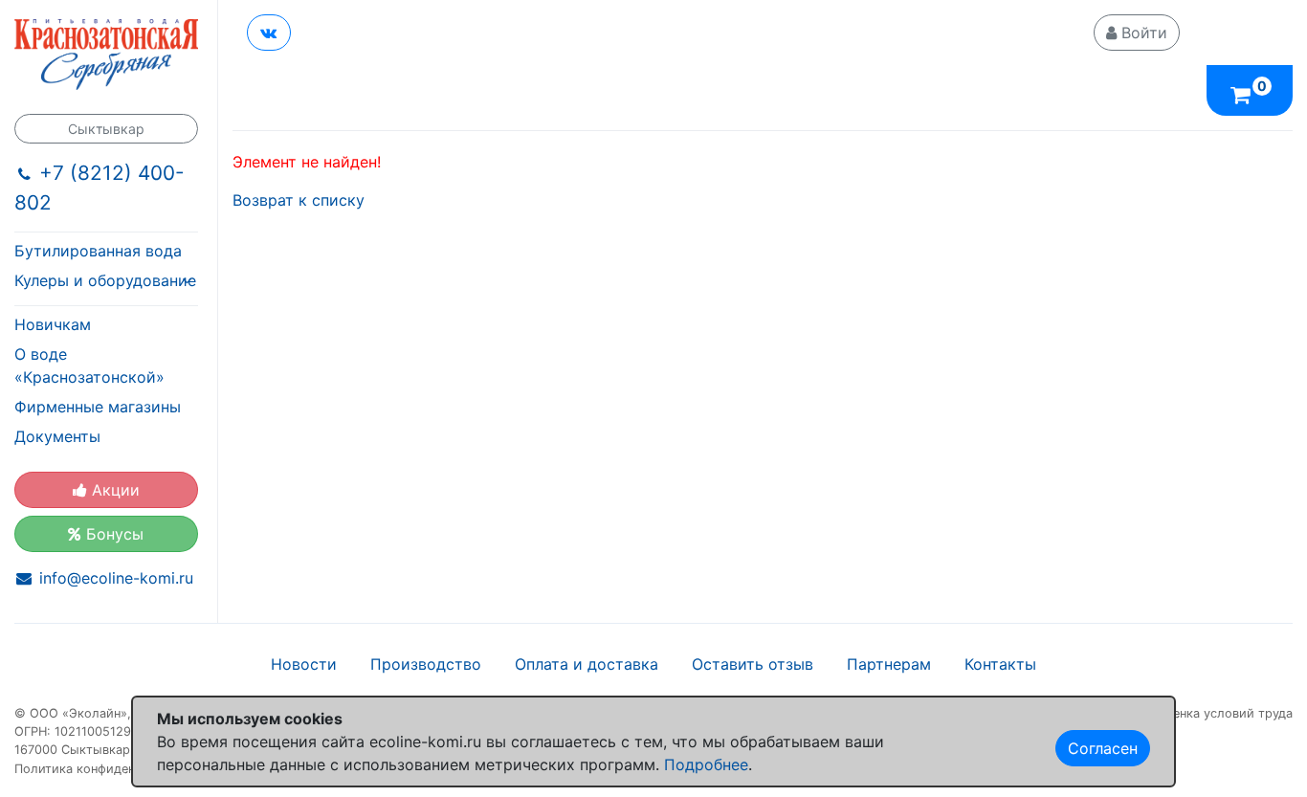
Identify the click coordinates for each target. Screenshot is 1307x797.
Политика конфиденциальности (110, 769)
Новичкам (52, 324)
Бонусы (112, 533)
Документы (57, 436)
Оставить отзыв (752, 664)
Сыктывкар (106, 129)
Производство (425, 664)
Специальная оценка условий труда (1184, 713)
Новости (304, 664)
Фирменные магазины (97, 406)
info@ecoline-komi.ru (116, 577)
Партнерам (889, 664)
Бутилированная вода (98, 250)
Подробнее (706, 764)
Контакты (1000, 664)
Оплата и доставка (586, 664)
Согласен (1103, 748)
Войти (1142, 32)
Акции (113, 489)
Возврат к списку (299, 200)
